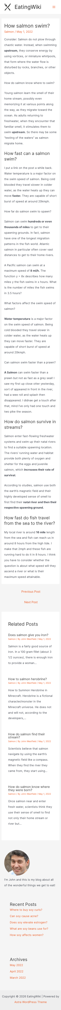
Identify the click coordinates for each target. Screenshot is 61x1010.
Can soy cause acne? (24, 916)
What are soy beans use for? (29, 928)
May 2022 (16, 965)
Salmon (9, 31)
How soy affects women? (26, 935)
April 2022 (16, 971)
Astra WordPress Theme (30, 1002)
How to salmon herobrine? (27, 679)
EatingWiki (28, 7)
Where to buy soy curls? (26, 909)
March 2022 (18, 977)
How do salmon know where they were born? (29, 788)
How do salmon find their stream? (26, 735)
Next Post (31, 602)
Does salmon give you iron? (28, 635)
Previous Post (30, 591)
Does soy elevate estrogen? (28, 922)
